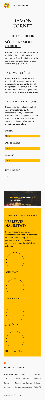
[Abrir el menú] (40, 5)
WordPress (17, 395)
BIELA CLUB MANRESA (19, 5)
